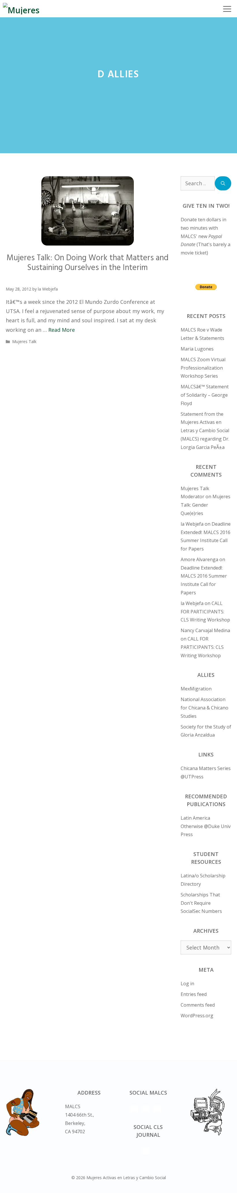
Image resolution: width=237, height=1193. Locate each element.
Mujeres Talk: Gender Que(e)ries (205, 504)
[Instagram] (145, 1108)
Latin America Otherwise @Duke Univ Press (206, 826)
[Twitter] (134, 1108)
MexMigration (196, 689)
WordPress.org (197, 1015)
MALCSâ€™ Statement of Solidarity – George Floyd (205, 395)
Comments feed (198, 1005)
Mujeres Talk (24, 341)
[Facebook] (157, 1108)
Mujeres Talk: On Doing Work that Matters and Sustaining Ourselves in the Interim (88, 263)
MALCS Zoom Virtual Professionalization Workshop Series (203, 367)
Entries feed (194, 994)
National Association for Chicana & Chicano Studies (204, 707)
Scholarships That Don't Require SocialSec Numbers (201, 903)
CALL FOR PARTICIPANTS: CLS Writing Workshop (205, 611)
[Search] (223, 183)
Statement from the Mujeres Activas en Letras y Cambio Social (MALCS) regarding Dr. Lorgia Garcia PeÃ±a (205, 430)
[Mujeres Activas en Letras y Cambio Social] (28, 8)
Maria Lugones (197, 349)
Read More (61, 329)
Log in (187, 983)
